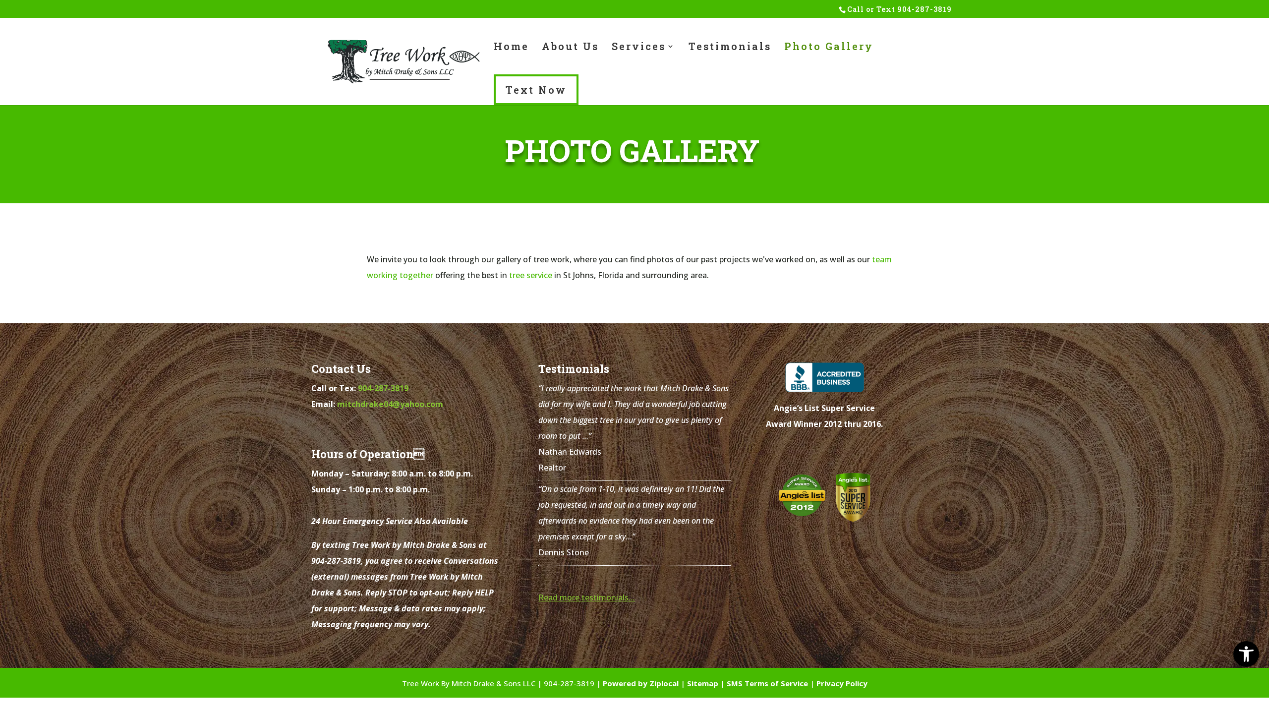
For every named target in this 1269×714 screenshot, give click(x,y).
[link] (1246, 654)
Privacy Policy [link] (841, 683)
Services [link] (639, 48)
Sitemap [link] (702, 683)
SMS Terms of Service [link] (767, 683)
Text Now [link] (536, 89)
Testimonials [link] (730, 48)
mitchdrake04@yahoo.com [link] (390, 404)
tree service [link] (530, 275)
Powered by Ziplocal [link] (641, 683)
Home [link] (511, 48)
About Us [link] (570, 48)
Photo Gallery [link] (828, 48)
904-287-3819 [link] (924, 9)
